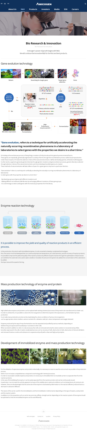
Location (48, 416)
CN (8, 3)
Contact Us (40, 416)
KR (1, 3)
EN (5, 3)
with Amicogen (31, 416)
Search (85, 3)
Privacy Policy (56, 416)
